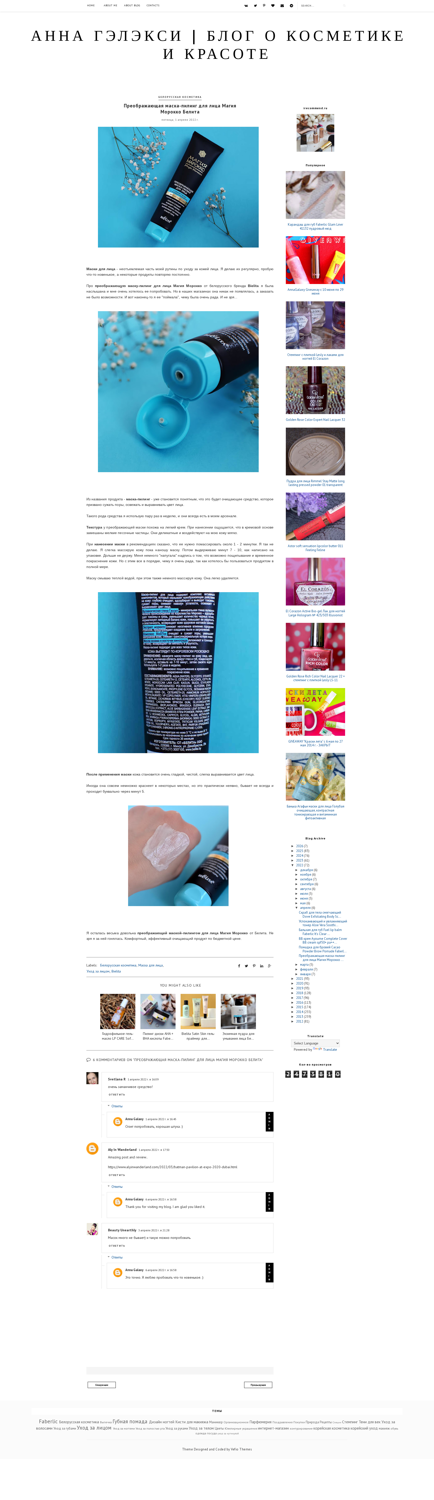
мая (303, 903)
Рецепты (326, 1422)
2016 (300, 1002)
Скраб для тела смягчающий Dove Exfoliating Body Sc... (320, 914)
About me (111, 5)
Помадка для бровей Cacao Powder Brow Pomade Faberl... (323, 949)
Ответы (117, 1106)
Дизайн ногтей (161, 1421)
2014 (300, 1012)
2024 (300, 856)
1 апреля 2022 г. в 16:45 (160, 1119)
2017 (300, 998)
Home (91, 5)
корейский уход (364, 1428)
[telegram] (291, 5)
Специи (337, 1422)
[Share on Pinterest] (254, 966)
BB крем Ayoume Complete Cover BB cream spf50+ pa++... (323, 941)
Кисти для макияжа (191, 1421)
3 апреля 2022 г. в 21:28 (153, 1230)
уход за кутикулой (228, 1433)
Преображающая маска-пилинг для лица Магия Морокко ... (322, 958)
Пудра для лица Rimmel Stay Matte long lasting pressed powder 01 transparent (316, 483)
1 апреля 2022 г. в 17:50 (154, 1150)
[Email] (282, 5)
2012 (300, 1021)
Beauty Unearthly (122, 1230)
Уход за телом (201, 1428)
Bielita (116, 971)
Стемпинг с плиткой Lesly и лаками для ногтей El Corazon (315, 357)
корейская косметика (331, 1428)
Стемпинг (350, 1421)
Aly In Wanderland (122, 1149)
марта (304, 964)
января (305, 974)
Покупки (299, 1422)
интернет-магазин (273, 1428)
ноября (306, 874)
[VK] (246, 5)
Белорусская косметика (180, 97)
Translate (330, 1049)
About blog (132, 5)
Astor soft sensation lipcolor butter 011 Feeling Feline (315, 548)
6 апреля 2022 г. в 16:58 (160, 1199)
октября (306, 879)
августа (306, 889)
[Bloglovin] (273, 5)
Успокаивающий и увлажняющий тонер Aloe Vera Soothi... (323, 923)
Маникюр (216, 1422)
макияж (384, 1428)
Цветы (219, 1428)
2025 (300, 851)
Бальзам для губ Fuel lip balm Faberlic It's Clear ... (320, 932)
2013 (300, 1017)
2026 (300, 846)
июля (304, 893)
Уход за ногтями (124, 1428)
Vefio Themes (241, 1449)
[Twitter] (255, 5)
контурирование (301, 1428)
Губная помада (130, 1421)
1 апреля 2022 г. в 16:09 (143, 1079)
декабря (307, 870)
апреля (305, 908)
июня (304, 898)
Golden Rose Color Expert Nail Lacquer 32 (315, 420)
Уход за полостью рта (150, 1428)
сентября (307, 884)
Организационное (236, 1422)
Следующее (101, 1385)
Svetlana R (117, 1079)
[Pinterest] (264, 5)
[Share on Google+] (269, 966)
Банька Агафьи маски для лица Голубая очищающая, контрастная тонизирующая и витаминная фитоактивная (315, 812)
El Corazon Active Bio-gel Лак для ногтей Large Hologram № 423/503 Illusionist (315, 613)
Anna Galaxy (134, 1119)
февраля (307, 969)
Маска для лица (150, 965)
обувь (394, 1428)
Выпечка (106, 1422)
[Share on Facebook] (239, 966)
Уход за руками (177, 1428)
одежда (200, 1433)
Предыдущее (258, 1385)
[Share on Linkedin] (262, 966)
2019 (300, 988)
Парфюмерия (260, 1421)
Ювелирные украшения (241, 1428)
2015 (300, 1007)
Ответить (117, 1094)
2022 (300, 865)
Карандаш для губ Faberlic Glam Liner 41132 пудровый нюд (315, 226)
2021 (300, 979)
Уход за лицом (98, 971)
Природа (312, 1422)
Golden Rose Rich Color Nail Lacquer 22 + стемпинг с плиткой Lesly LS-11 (315, 678)
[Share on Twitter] (246, 966)
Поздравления (283, 1422)
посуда (212, 1433)
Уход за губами (64, 1428)
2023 (300, 860)
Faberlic (48, 1421)
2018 (300, 993)
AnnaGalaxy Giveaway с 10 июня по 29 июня (315, 292)
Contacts (153, 5)
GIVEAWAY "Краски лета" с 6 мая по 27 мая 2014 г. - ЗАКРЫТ (315, 743)
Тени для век (370, 1421)
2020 (300, 983)
